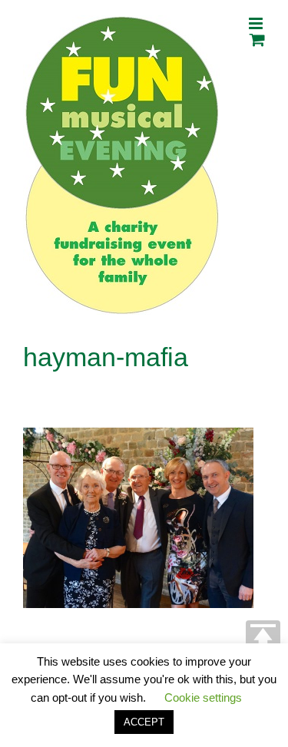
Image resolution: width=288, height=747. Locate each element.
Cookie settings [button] (203, 697)
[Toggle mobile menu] (257, 23)
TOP (263, 637)
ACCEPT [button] (144, 722)
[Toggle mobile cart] (257, 39)
